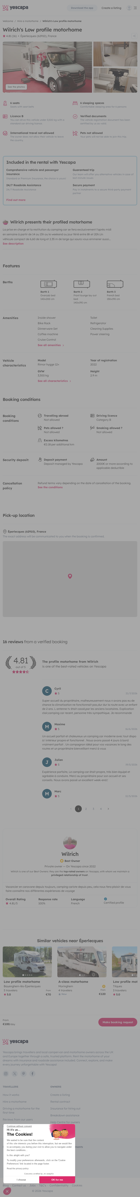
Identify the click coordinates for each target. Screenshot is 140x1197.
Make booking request (118, 1022)
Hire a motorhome (14, 1101)
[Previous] (7, 961)
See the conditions (50, 487)
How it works (11, 1094)
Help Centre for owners (65, 1122)
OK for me (57, 1179)
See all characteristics (53, 381)
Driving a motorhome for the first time (21, 1110)
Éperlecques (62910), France (38, 36)
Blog (6, 1185)
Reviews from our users (18, 1119)
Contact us (19, 1185)
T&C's (42, 1185)
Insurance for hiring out (65, 1108)
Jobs (32, 1185)
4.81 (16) (11, 36)
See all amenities (50, 345)
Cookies (77, 1185)
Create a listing (111, 8)
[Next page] (108, 808)
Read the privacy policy (18, 1168)
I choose (21, 1179)
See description (13, 243)
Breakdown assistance (64, 1115)
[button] (7, 1191)
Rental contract (60, 1101)
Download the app (82, 7)
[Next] (48, 961)
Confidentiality (59, 1185)
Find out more (15, 200)
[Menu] (132, 8)
